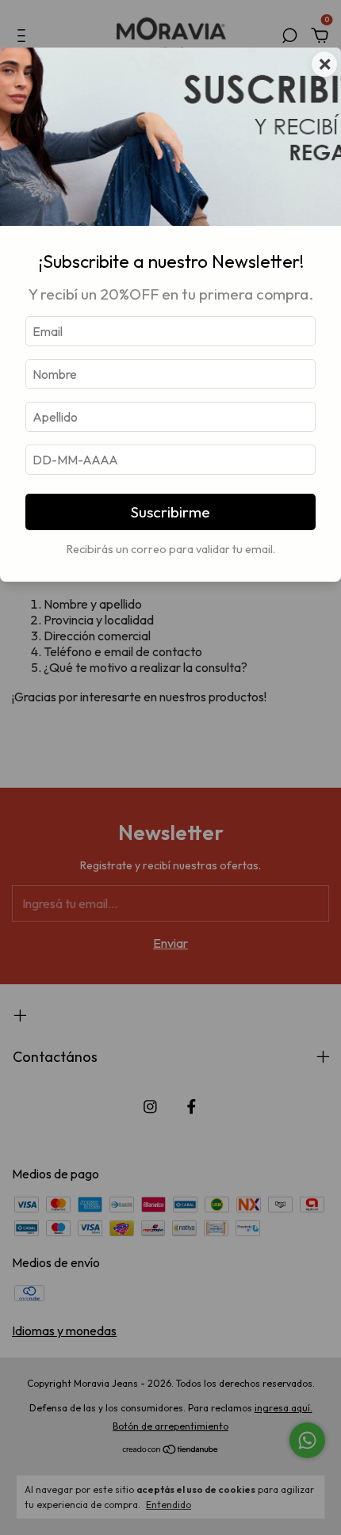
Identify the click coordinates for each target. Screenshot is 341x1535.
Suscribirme (170, 511)
